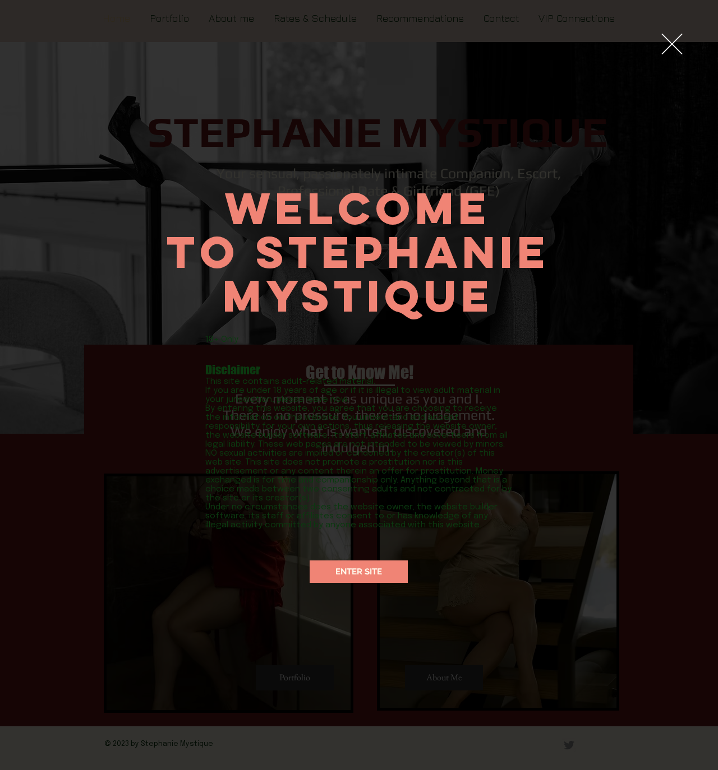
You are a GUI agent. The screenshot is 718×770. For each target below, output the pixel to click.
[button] (672, 44)
